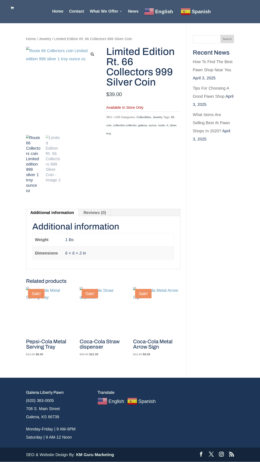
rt (167, 125)
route (161, 125)
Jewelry (45, 39)
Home (57, 11)
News (133, 11)
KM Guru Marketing (95, 454)
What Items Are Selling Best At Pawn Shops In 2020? (211, 122)
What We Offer (104, 11)
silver (173, 125)
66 (172, 117)
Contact (76, 11)
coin (109, 125)
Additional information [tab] (52, 212)
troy (108, 133)
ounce (152, 125)
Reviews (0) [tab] (94, 212)
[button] (92, 54)
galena (142, 125)
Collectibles (143, 117)
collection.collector (124, 125)
